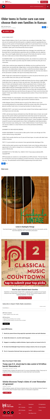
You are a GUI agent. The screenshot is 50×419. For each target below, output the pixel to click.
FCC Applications (42, 404)
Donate (45, 2)
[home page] (8, 2)
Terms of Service (42, 407)
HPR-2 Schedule (22, 410)
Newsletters (31, 404)
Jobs (20, 413)
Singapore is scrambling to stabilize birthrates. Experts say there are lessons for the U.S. (25, 342)
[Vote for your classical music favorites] (25, 263)
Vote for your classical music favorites (25, 290)
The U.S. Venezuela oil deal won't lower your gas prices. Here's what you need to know (24, 351)
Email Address (6, 307)
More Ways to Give (32, 413)
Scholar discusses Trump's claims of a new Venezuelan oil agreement (24, 383)
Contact (30, 407)
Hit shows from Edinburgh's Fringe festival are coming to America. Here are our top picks (25, 346)
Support (30, 410)
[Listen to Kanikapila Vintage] (25, 200)
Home (20, 404)
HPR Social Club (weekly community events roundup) (14, 320)
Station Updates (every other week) (10, 314)
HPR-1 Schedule (22, 407)
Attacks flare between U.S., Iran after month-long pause (17, 338)
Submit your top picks (25, 298)
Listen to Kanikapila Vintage (25, 227)
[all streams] (48, 6)
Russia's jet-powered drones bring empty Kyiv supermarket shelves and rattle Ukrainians (25, 333)
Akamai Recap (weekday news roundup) (11, 318)
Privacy (40, 410)
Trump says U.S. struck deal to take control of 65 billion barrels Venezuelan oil (24, 365)
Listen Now (25, 233)
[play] (4, 6)
